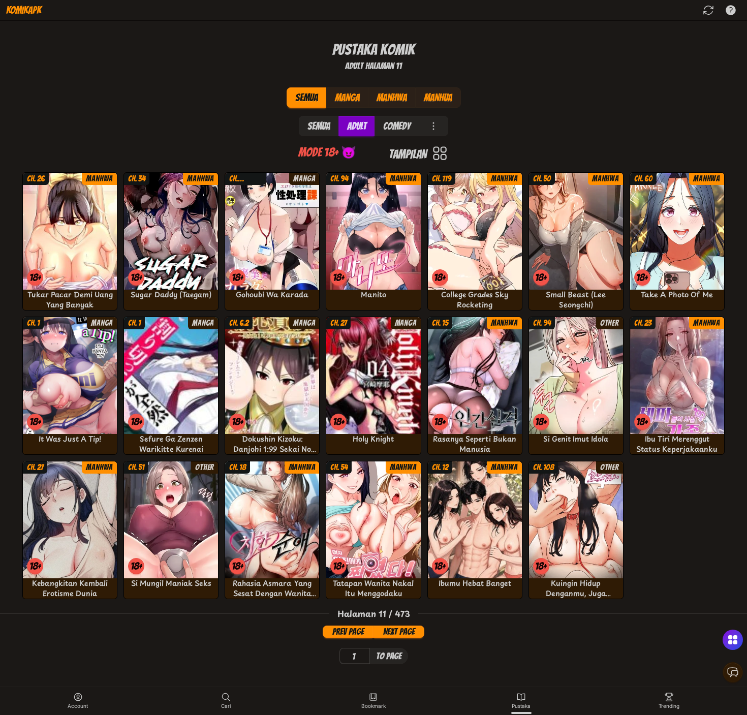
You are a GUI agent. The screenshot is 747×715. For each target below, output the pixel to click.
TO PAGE (388, 656)
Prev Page (348, 631)
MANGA (347, 97)
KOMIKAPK (23, 10)
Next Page (399, 631)
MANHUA (438, 97)
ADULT (356, 126)
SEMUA (306, 97)
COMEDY (397, 126)
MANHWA (392, 97)
